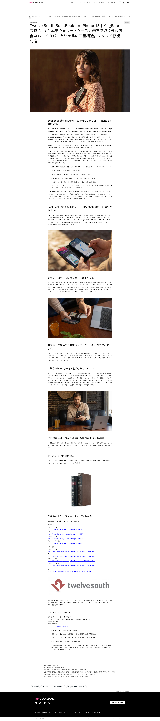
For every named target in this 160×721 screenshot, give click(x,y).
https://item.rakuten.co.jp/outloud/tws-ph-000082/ (65, 539)
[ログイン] (120, 2)
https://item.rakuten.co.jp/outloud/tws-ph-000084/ (65, 543)
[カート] (124, 2)
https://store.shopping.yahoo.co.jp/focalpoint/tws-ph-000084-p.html (71, 566)
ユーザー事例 (53, 712)
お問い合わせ (96, 712)
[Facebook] (40, 703)
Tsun (129, 691)
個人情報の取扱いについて (119, 719)
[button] (75, 2)
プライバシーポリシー (72, 676)
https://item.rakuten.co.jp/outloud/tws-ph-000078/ (65, 529)
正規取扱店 (87, 712)
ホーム (31, 16)
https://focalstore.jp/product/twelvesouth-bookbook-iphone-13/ (70, 572)
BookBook (35, 687)
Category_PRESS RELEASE (76, 687)
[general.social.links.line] (36, 703)
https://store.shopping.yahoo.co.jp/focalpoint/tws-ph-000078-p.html (71, 552)
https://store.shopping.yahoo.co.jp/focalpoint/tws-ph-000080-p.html (71, 556)
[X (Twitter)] (45, 703)
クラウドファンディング (74, 712)
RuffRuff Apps (121, 691)
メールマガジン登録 (117, 703)
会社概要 (37, 712)
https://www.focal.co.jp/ (60, 626)
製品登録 (44, 712)
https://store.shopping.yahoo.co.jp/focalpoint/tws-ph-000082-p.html (71, 561)
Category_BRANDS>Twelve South (52, 687)
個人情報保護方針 (106, 719)
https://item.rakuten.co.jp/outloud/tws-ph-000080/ (65, 534)
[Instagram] (49, 703)
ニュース (37, 16)
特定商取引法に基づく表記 (92, 719)
